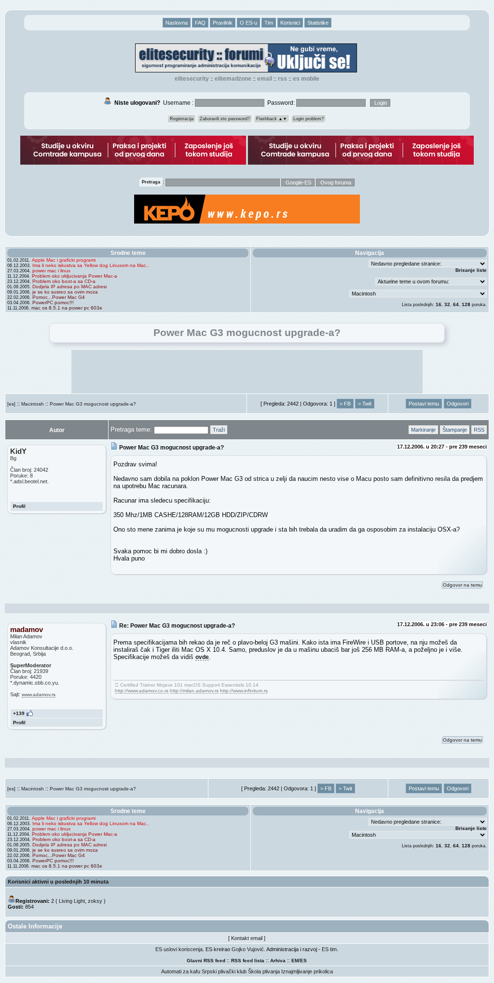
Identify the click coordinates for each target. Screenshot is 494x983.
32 (447, 304)
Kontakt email (246, 938)
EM (295, 960)
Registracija (181, 118)
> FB (345, 404)
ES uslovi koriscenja (179, 949)
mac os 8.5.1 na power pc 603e (66, 307)
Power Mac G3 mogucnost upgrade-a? (93, 404)
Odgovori (457, 404)
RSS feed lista (247, 960)
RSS (282, 78)
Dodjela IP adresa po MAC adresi (69, 286)
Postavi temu (424, 404)
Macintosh (32, 404)
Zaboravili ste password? (225, 118)
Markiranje (423, 430)
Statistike (318, 23)
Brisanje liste (471, 270)
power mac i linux (51, 270)
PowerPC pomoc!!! (53, 302)
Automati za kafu (180, 971)
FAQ (200, 23)
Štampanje (454, 430)
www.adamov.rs (38, 694)
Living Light (72, 901)
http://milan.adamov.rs (194, 690)
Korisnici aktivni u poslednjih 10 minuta (58, 882)
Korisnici (290, 23)
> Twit (364, 404)
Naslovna (176, 23)
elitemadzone (233, 78)
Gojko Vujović (248, 949)
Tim (268, 23)
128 (466, 304)
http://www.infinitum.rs (244, 690)
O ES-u (248, 23)
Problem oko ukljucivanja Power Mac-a (74, 276)
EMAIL (264, 78)
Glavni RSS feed (206, 960)
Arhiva (278, 960)
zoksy (95, 901)
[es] (11, 404)
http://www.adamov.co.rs (141, 690)
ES (303, 960)
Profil (19, 506)
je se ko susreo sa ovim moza (65, 292)
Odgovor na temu (462, 585)
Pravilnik (223, 23)
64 (456, 304)
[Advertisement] (247, 371)
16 (438, 304)
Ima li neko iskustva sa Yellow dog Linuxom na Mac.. (90, 265)
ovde (202, 657)
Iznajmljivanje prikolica (307, 971)
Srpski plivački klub (224, 971)
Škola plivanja (264, 971)
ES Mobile (306, 78)
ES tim (329, 949)
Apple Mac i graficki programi (64, 260)
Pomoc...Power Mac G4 (58, 297)
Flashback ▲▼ (271, 118)
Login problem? (308, 118)
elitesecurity (192, 78)
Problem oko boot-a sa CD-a (64, 281)
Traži (219, 430)
